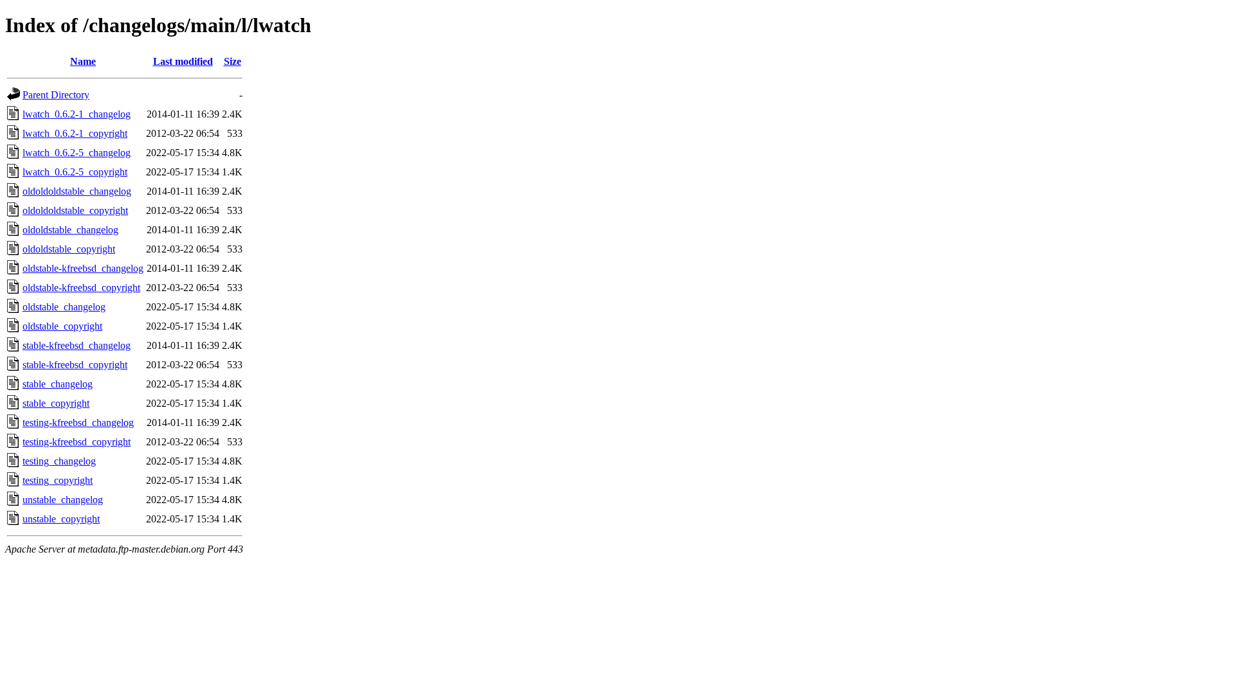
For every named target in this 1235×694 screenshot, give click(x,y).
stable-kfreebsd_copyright (75, 364)
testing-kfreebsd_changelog (78, 422)
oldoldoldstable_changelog (77, 191)
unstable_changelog (63, 499)
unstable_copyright (61, 518)
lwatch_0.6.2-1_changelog (77, 114)
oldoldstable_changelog (70, 229)
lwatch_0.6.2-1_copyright (75, 133)
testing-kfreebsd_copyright (77, 441)
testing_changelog (59, 461)
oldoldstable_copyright (69, 249)
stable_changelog (58, 383)
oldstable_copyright (62, 326)
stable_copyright (56, 403)
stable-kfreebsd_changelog (77, 345)
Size (232, 61)
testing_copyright (58, 480)
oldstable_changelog (64, 306)
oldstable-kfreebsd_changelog (83, 268)
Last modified (183, 61)
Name (83, 61)
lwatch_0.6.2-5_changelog (77, 152)
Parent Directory (56, 94)
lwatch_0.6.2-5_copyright (75, 171)
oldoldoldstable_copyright (75, 210)
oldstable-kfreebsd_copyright (81, 287)
